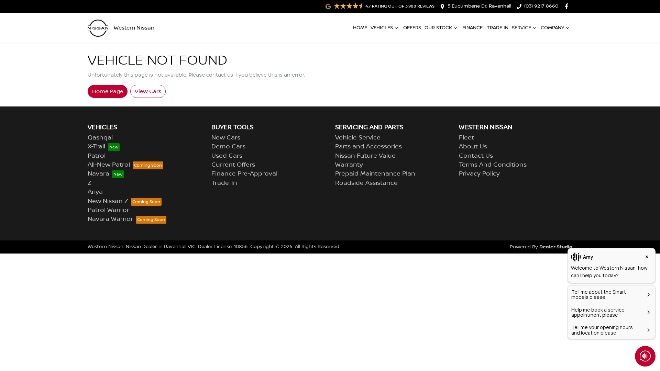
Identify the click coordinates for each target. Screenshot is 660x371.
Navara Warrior (110, 219)
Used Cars (226, 156)
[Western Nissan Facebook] (568, 6)
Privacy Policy (479, 174)
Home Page (107, 91)
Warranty (349, 165)
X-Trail (96, 146)
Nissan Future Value (365, 156)
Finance (472, 28)
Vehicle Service (358, 138)
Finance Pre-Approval (244, 174)
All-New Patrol (109, 165)
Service (521, 28)
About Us (473, 146)
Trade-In (224, 183)
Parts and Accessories (368, 146)
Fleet (466, 138)
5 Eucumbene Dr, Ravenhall (479, 6)
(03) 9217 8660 (541, 6)
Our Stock (438, 28)
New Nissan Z (108, 201)
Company (552, 28)
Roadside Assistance (366, 183)
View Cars (148, 91)
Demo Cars (228, 146)
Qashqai (100, 138)
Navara (98, 174)
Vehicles (382, 28)
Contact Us (476, 156)
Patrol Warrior (108, 210)
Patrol (97, 156)
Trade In (497, 28)
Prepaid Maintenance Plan (375, 174)
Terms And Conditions (493, 165)
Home (360, 28)
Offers (412, 28)
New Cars (225, 138)
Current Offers (233, 165)
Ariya (95, 192)
